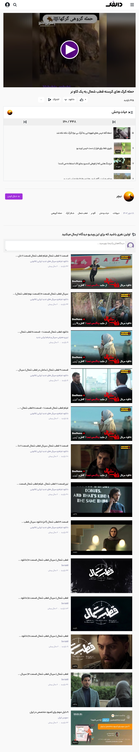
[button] (69, 49)
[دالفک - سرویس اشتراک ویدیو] (117, 5)
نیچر (119, 196)
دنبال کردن (12, 196)
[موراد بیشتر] (41, 99)
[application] (69, 50)
